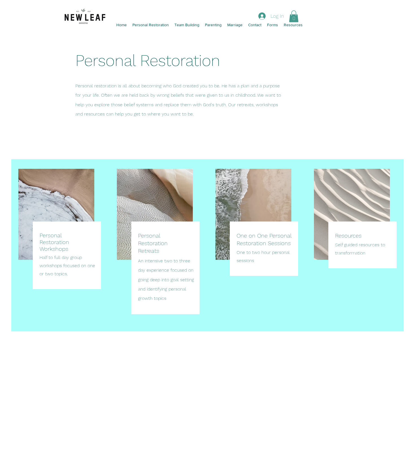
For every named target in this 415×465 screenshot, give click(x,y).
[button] (294, 16)
